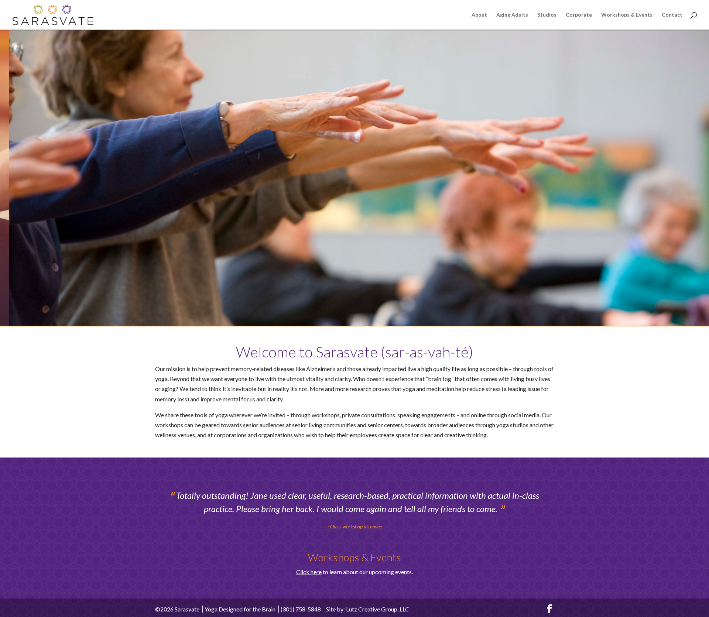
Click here (309, 571)
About (479, 15)
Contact (672, 15)
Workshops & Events (627, 15)
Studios (546, 15)
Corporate (579, 15)
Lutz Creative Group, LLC (377, 609)
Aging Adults (512, 15)
